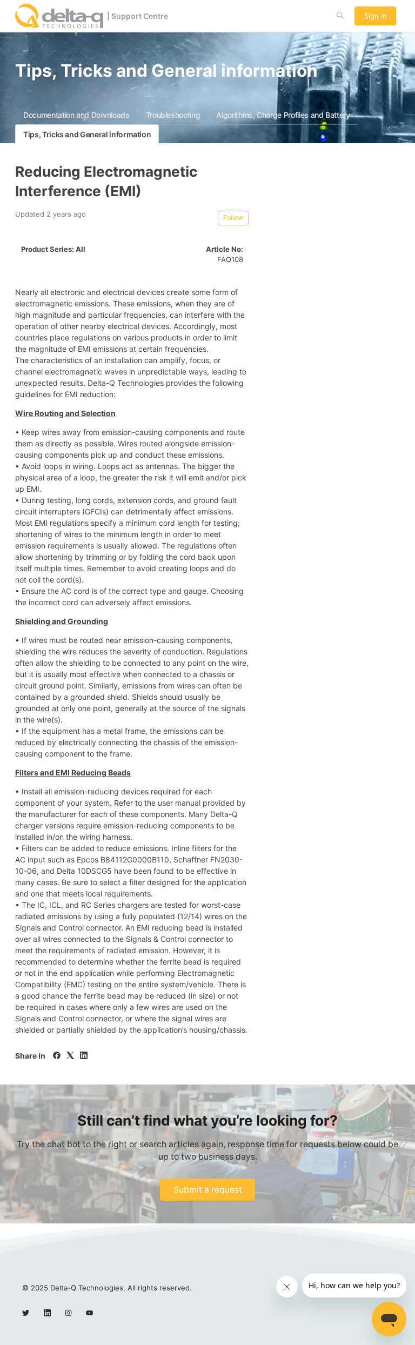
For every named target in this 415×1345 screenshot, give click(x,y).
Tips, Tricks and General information (87, 134)
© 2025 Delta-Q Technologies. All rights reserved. (107, 1287)
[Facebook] (57, 1056)
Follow (233, 217)
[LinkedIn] (84, 1056)
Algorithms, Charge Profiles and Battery (283, 114)
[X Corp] (70, 1056)
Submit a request (207, 1190)
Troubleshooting (173, 114)
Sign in (375, 15)
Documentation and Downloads (76, 114)
